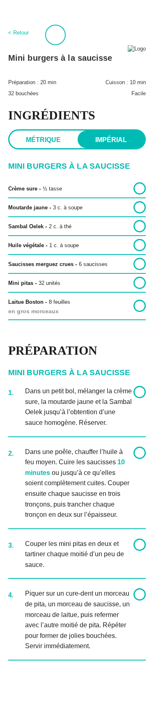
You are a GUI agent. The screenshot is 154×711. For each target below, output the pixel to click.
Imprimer (55, 35)
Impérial (111, 139)
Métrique (43, 139)
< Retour (18, 33)
